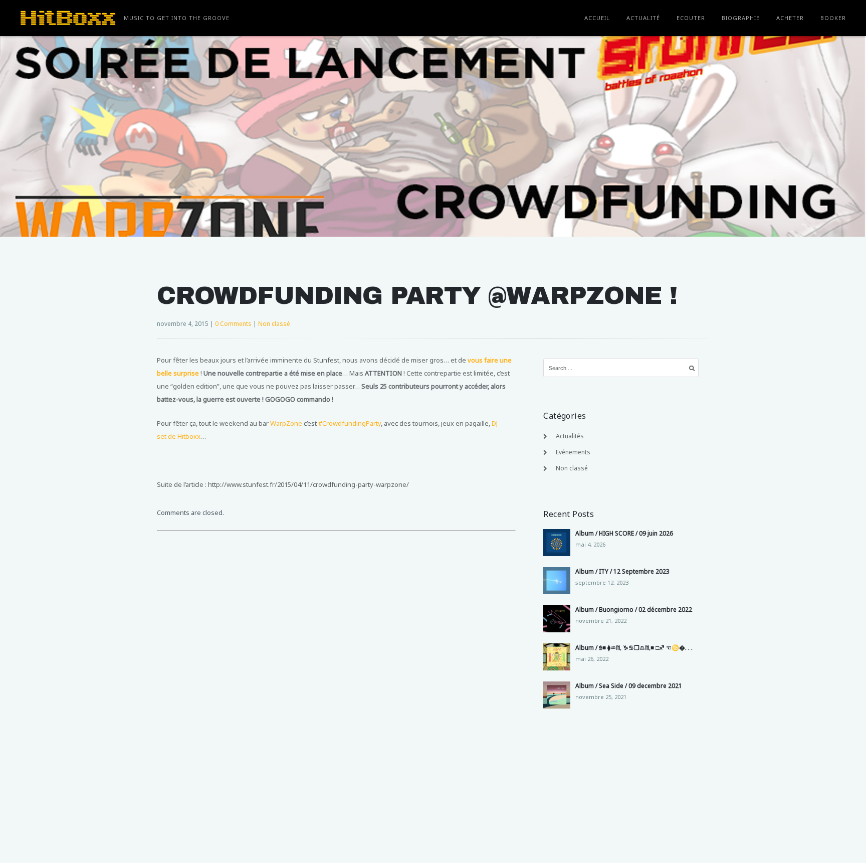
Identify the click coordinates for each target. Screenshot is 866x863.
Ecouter (691, 18)
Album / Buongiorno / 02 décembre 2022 (633, 609)
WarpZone (286, 423)
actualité (643, 18)
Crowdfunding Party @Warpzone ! (417, 295)
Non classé (274, 323)
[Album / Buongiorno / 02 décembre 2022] (556, 618)
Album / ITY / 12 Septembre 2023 (622, 571)
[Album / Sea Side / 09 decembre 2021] (556, 695)
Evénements (573, 452)
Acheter (790, 18)
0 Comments (233, 323)
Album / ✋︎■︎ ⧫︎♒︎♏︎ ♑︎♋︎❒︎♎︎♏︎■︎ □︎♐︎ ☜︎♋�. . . (634, 647)
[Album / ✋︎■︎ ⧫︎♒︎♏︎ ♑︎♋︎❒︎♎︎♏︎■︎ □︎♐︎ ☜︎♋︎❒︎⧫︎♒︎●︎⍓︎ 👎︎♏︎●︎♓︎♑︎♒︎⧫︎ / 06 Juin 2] (556, 656)
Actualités (570, 436)
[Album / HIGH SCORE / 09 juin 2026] (556, 542)
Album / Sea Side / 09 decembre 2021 (628, 685)
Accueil (597, 18)
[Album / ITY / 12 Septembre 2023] (556, 580)
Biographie (741, 18)
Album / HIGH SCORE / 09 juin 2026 (624, 533)
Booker (833, 18)
